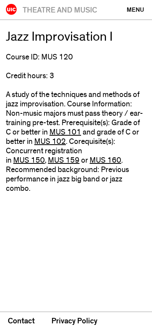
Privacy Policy (74, 321)
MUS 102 (50, 141)
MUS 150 (29, 160)
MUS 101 (65, 132)
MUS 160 (105, 160)
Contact (21, 321)
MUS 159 (64, 160)
